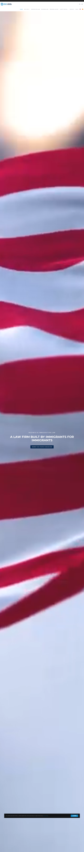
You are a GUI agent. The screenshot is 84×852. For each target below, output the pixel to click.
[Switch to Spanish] (82, 9)
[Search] (80, 4)
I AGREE (74, 815)
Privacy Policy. (45, 815)
